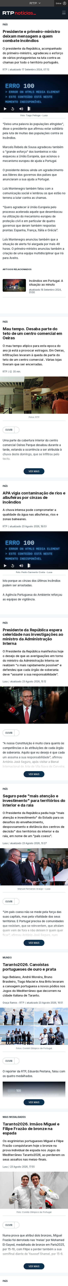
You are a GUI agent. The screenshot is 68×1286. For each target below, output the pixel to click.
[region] (34, 643)
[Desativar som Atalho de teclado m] (21, 1282)
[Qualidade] (55, 1282)
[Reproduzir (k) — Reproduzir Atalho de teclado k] (5, 1282)
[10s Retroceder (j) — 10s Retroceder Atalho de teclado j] (13, 1282)
